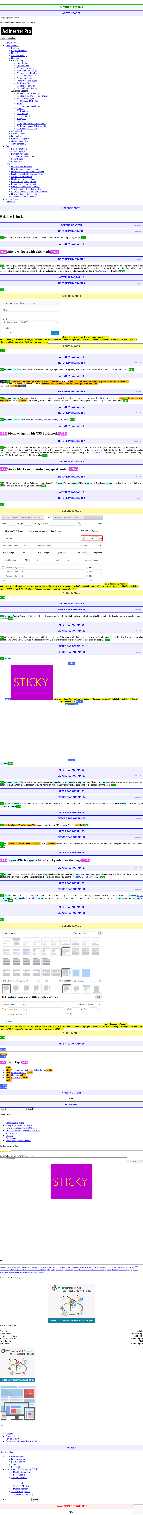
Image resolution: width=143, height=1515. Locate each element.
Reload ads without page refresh (25, 186)
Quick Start (16, 53)
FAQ (8, 164)
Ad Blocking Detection (27, 128)
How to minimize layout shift (24, 194)
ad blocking (4, 1267)
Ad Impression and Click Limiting (32, 126)
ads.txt (19, 103)
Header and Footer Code (28, 75)
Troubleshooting (18, 144)
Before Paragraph (19, 149)
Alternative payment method (23, 196)
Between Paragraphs (20, 154)
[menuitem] (74, 1499)
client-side (113, 1267)
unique (30, 1272)
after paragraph (33, 1267)
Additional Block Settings (28, 93)
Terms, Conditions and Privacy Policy (22, 1441)
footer (53, 1270)
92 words (138, 259)
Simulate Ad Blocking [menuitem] (23, 1494)
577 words (137, 225)
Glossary (15, 58)
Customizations (18, 133)
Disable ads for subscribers (23, 179)
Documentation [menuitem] (18, 1459)
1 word (139, 283)
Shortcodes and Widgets (27, 70)
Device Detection (24, 116)
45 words (138, 868)
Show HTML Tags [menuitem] (21, 1486)
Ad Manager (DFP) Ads (27, 101)
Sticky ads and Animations (23, 156)
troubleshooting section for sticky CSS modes (49, 419)
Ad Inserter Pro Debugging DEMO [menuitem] (23, 1469)
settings (12, 1272)
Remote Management (20, 139)
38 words (138, 391)
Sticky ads (15, 874)
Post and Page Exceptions (28, 106)
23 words (138, 363)
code (127, 1267)
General (102, 271)
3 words (138, 818)
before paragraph (72, 1267)
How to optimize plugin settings (25, 169)
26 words (138, 609)
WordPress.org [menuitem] (17, 1456)
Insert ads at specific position (23, 181)
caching (101, 1267)
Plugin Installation (19, 50)
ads (19, 1267)
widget (35, 1272)
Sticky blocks (17, 159)
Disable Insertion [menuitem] (20, 1489)
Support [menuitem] (14, 1464)
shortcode (18, 1272)
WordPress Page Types (27, 81)
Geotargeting (22, 121)
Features (15, 48)
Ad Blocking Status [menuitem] (21, 1491)
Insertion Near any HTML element (32, 96)
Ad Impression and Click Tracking (32, 123)
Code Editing (22, 63)
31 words (138, 477)
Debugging (16, 136)
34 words (138, 889)
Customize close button (21, 176)
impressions (88, 1270)
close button (121, 1267)
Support (9, 1434)
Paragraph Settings (25, 78)
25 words (138, 797)
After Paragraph (18, 151)
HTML (81, 1270)
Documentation (12, 45)
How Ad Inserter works (21, 166)
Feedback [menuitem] (15, 1467)
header (67, 1270)
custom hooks (4, 1270)
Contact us (10, 202)
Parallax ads (16, 161)
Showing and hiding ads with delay (26, 189)
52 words (138, 631)
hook (71, 1270)
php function (122, 1270)
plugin (129, 1270)
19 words (138, 837)
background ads (30, 898)
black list (95, 1267)
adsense (25, 1267)
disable (31, 1270)
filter (48, 1270)
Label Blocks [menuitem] (19, 1475)
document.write (40, 1270)
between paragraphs (85, 1267)
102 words (137, 441)
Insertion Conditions (26, 86)
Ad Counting (22, 113)
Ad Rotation (22, 111)
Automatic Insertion (25, 68)
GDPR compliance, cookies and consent (29, 191)
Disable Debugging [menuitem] (21, 1472)
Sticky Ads (21, 118)
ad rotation (14, 1267)
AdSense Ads (23, 83)
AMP (41, 1267)
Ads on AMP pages (25, 98)
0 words (138, 652)
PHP (116, 1270)
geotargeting (60, 1270)
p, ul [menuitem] (21, 1483)
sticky (25, 1272)
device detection (23, 1270)
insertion (95, 1270)
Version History (12, 199)
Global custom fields (20, 141)
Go (134, 1162)
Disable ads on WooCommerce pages (27, 171)
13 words (138, 231)
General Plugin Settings (27, 88)
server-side (4, 1272)
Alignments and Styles (27, 73)
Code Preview (23, 65)
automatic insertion (57, 1267)
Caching (20, 108)
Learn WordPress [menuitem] (18, 1462)
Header (125, 369)
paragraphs (110, 1270)
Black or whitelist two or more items (27, 174)
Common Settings (19, 55)
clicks (106, 1267)
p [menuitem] (19, 1480)
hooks (76, 1270)
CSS (136, 1267)
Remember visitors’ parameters (24, 184)
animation (46, 1267)
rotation (135, 1270)
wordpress (40, 1272)
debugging (13, 1270)
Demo (8, 146)
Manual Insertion (18, 1072)
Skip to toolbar (6, 1452)
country (131, 1267)
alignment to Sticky (83, 877)
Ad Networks (17, 131)
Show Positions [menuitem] (20, 1477)
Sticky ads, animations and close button (28, 1070)
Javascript (102, 1270)
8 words (138, 413)
